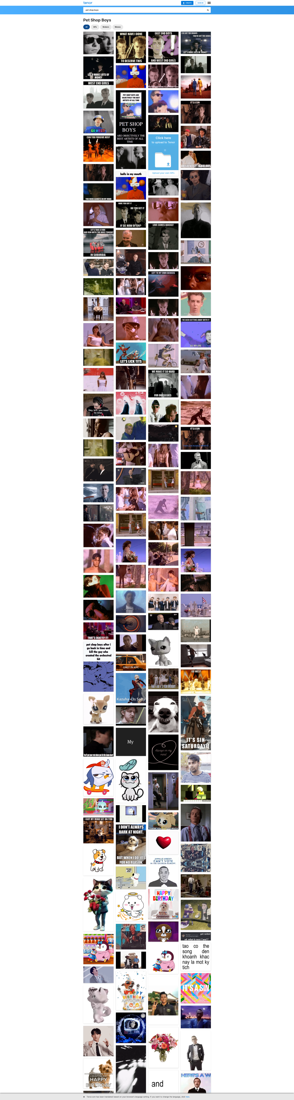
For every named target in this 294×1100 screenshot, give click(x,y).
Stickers (106, 27)
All (87, 27)
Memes (118, 27)
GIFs (95, 27)
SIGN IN (200, 3)
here (187, 1097)
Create (188, 3)
